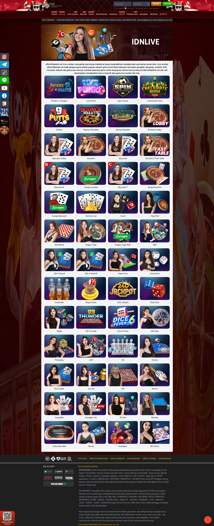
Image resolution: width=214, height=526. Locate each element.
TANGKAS (113, 14)
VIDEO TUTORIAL (149, 459)
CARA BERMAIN (133, 459)
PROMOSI (154, 14)
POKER (54, 13)
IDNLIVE (62, 13)
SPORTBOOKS (101, 14)
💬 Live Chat (129, 8)
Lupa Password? (154, 8)
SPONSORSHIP (165, 459)
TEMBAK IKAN (132, 13)
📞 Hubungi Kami (141, 8)
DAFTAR (167, 4)
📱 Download (118, 8)
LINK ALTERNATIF (117, 459)
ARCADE (83, 13)
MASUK (156, 4)
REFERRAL (144, 14)
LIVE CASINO (72, 13)
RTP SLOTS (82, 459)
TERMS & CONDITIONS (98, 459)
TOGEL (91, 13)
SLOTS (122, 13)
